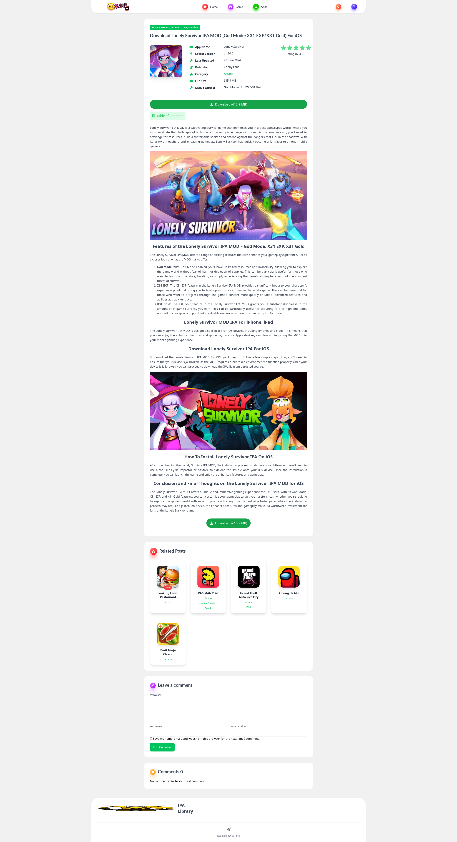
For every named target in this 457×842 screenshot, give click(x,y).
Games (165, 27)
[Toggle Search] (354, 6)
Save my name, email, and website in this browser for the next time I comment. (206, 739)
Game (239, 7)
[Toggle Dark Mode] (338, 6)
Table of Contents (170, 116)
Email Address (239, 726)
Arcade (175, 27)
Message (155, 694)
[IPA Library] (117, 6)
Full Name (156, 726)
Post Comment (162, 747)
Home (213, 7)
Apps (263, 7)
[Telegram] (228, 829)
